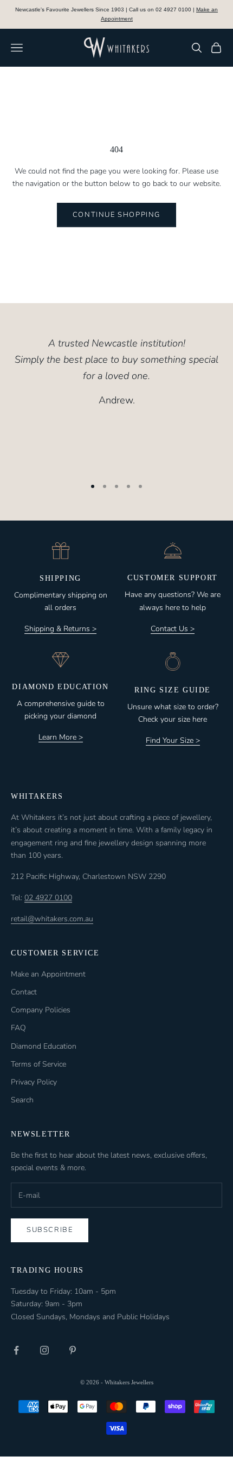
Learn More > (60, 737)
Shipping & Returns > (60, 629)
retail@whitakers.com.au (52, 919)
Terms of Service (38, 1064)
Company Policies (40, 1010)
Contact (24, 992)
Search (22, 1100)
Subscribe (50, 1230)
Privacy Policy (34, 1082)
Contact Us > (173, 629)
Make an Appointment (48, 974)
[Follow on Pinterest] (72, 1350)
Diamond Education (43, 1046)
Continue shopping (116, 215)
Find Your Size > (173, 740)
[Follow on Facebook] (16, 1350)
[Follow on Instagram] (44, 1350)
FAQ (18, 1028)
